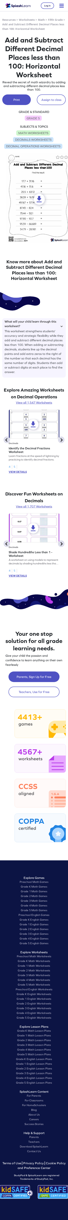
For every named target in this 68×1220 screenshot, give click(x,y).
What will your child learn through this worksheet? (30, 323)
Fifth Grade (55, 20)
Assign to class (51, 99)
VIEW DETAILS (18, 471)
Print (16, 99)
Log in (47, 5)
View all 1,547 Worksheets (34, 402)
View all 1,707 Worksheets (34, 506)
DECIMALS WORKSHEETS (33, 139)
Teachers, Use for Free (34, 692)
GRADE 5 (33, 118)
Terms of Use (12, 1163)
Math (41, 20)
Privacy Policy (33, 1163)
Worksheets (27, 20)
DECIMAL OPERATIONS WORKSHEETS (33, 146)
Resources (9, 20)
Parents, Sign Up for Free (34, 676)
